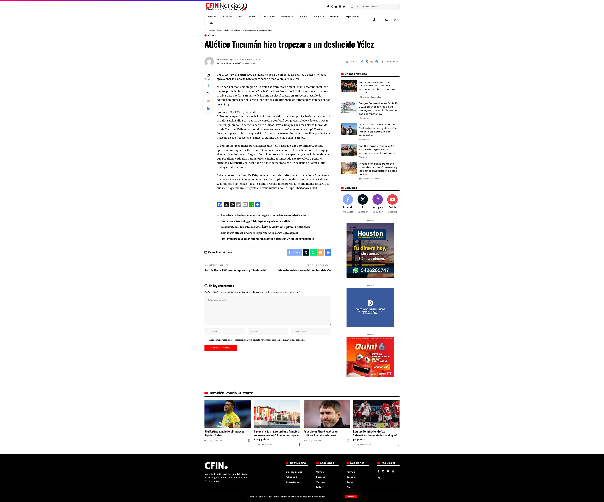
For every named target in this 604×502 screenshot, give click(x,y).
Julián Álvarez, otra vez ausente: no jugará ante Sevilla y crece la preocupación (259, 233)
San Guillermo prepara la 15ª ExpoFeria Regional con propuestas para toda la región (378, 149)
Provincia (365, 139)
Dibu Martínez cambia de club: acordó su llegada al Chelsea (224, 433)
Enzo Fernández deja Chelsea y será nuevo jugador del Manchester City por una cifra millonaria (267, 239)
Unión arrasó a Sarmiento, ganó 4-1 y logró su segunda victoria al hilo (255, 221)
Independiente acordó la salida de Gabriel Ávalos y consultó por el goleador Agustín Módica (265, 227)
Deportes (365, 97)
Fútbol (212, 35)
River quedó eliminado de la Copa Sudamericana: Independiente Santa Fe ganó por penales (375, 435)
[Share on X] (367, 61)
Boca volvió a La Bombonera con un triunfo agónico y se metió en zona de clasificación (263, 215)
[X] (332, 7)
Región (364, 157)
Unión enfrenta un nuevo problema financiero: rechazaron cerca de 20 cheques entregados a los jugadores (276, 435)
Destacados (376, 97)
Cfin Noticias (221, 59)
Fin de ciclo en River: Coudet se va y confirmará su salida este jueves (321, 433)
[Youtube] (392, 204)
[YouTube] (336, 7)
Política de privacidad (291, 496)
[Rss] (344, 7)
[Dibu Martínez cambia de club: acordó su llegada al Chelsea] (227, 414)
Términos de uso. (316, 496)
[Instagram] (340, 7)
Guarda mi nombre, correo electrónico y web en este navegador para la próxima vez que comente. (256, 340)
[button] (351, 496)
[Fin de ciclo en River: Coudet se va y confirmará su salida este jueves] (327, 414)
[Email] (371, 61)
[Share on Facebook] (362, 61)
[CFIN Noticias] (226, 6)
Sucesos (376, 179)
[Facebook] (328, 7)
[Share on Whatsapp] (313, 252)
